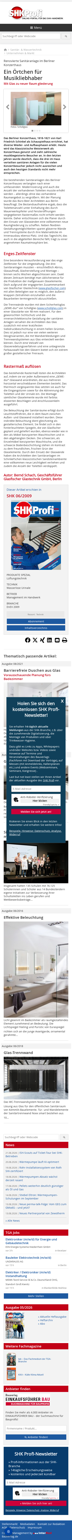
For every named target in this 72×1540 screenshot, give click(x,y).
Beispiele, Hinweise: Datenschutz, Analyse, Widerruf (35, 832)
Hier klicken (40, 800)
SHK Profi (48, 780)
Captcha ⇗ (51, 804)
